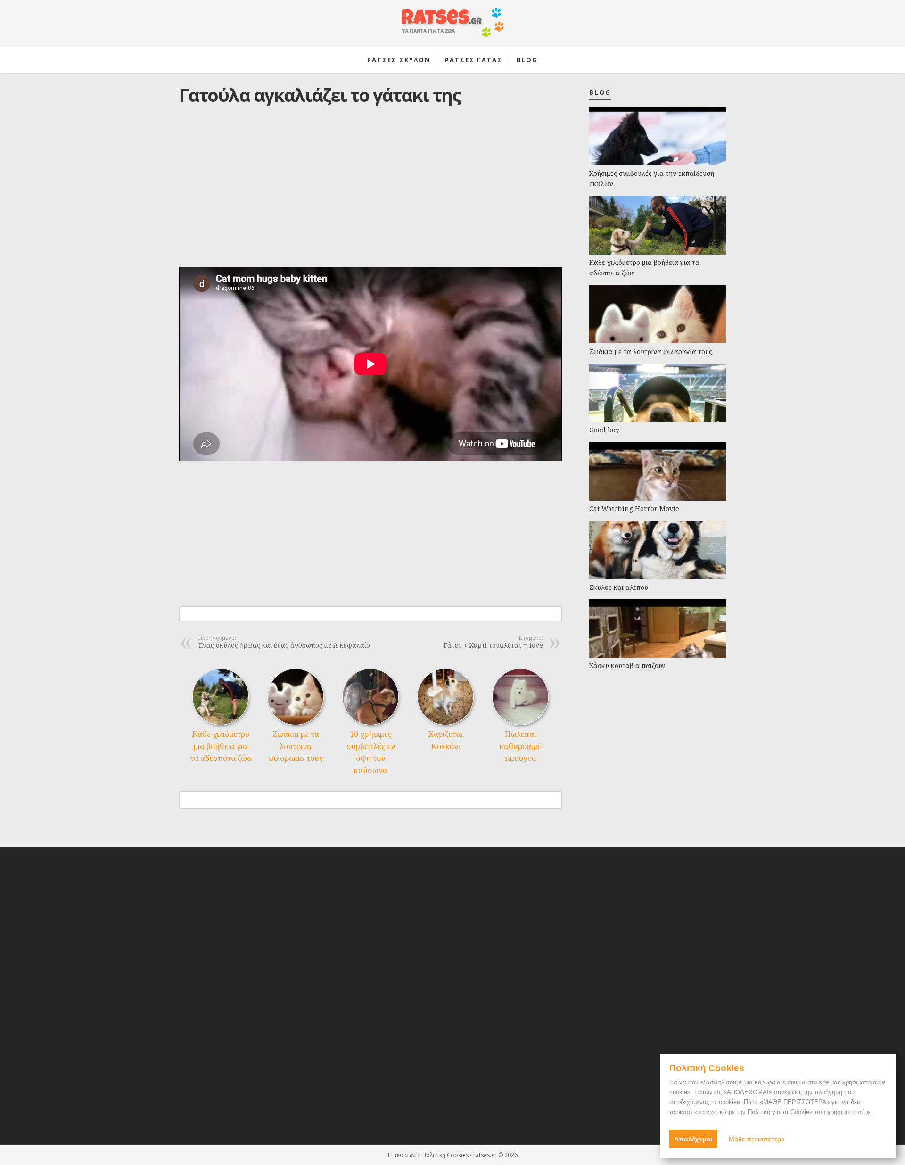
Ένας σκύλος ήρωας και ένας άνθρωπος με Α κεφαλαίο (284, 643)
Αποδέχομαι (693, 1139)
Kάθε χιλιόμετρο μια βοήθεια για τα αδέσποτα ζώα (221, 746)
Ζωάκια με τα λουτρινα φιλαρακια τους (295, 746)
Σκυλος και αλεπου (618, 587)
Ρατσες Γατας (473, 60)
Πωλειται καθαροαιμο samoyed (521, 746)
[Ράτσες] (452, 27)
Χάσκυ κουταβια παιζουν (627, 665)
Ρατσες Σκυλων (398, 60)
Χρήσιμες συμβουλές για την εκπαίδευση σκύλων (651, 178)
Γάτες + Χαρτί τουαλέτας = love (493, 643)
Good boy (604, 429)
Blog (527, 60)
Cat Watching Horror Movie (634, 508)
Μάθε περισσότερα (757, 1139)
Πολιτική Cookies (445, 1155)
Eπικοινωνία (404, 1155)
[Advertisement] (370, 194)
